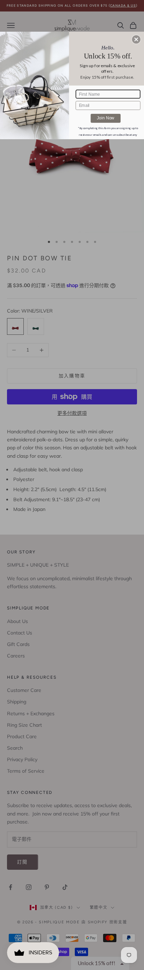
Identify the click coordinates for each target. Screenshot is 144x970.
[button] (136, 39)
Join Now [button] (105, 118)
